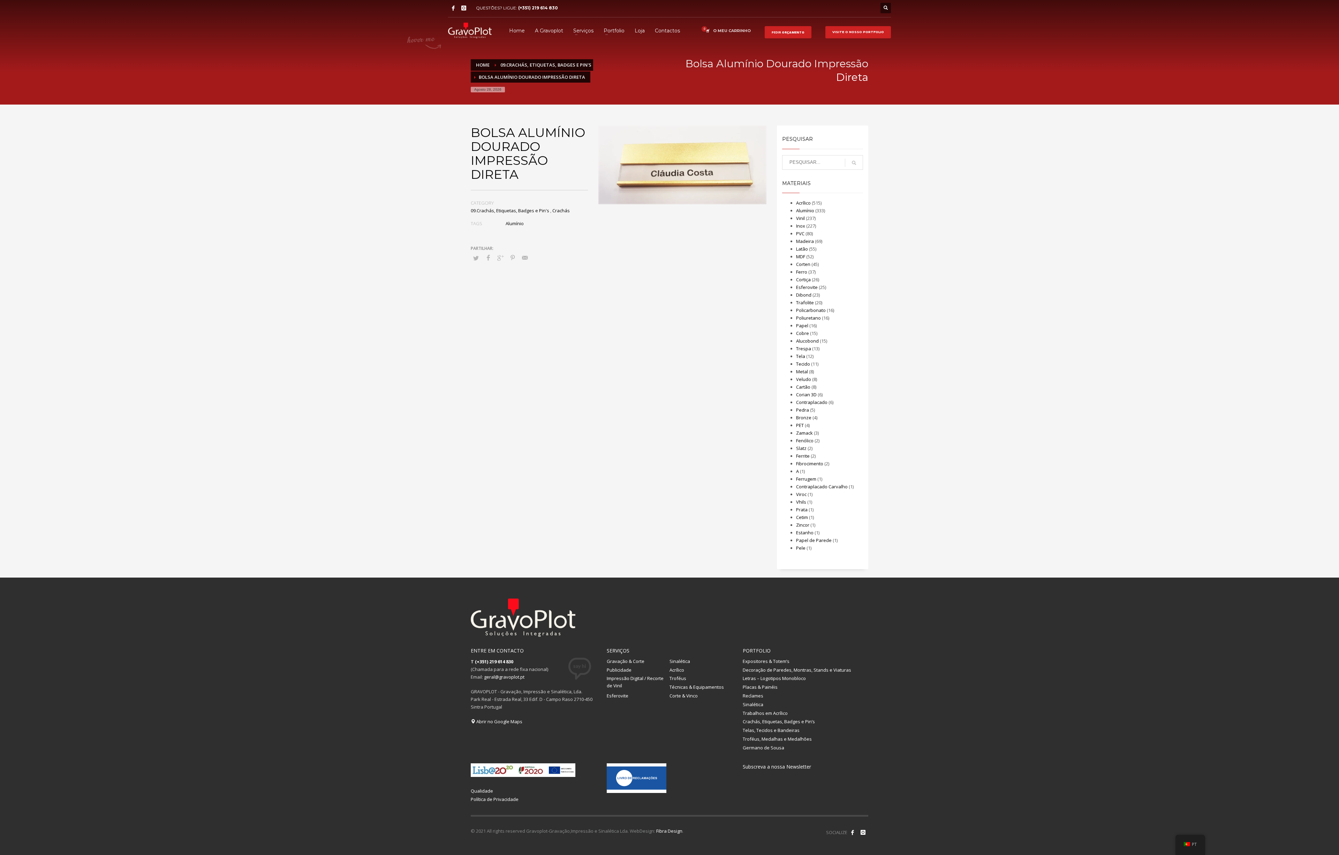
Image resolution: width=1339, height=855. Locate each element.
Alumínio (515, 223)
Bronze (803, 417)
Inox (800, 226)
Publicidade (619, 670)
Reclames (753, 696)
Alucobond (807, 341)
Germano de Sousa (763, 748)
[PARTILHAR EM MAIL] (525, 257)
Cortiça (803, 279)
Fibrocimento (809, 463)
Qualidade (482, 791)
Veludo (803, 379)
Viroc (801, 494)
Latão (802, 249)
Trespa (803, 348)
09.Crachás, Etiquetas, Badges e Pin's (510, 210)
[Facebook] (453, 8)
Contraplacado (811, 402)
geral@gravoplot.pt (504, 677)
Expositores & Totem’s (766, 661)
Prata (802, 509)
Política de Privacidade (495, 799)
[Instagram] (464, 8)
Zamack (804, 433)
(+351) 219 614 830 (538, 7)
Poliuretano (808, 318)
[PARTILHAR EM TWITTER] (476, 258)
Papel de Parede (814, 540)
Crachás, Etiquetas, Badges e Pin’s (779, 721)
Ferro (801, 272)
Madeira (805, 241)
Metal (802, 371)
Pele (800, 548)
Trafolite (805, 302)
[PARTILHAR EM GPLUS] (500, 257)
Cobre (802, 333)
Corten (803, 264)
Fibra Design (669, 831)
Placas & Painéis (760, 687)
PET (800, 425)
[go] (854, 162)
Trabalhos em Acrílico (765, 713)
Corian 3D (806, 394)
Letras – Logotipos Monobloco (774, 678)
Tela (800, 356)
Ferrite (803, 456)
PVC (800, 233)
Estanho (805, 532)
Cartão (803, 387)
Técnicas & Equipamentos (697, 687)
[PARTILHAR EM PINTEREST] (512, 257)
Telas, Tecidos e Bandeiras (771, 730)
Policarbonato (811, 310)
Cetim (802, 517)
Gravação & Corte (625, 661)
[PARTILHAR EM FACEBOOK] (488, 257)
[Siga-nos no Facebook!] (852, 832)
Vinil (800, 218)
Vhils (801, 502)
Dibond (803, 295)
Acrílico (803, 203)
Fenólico (805, 440)
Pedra (802, 410)
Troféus (678, 678)
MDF (800, 256)
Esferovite (807, 287)
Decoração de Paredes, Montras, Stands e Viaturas (797, 670)
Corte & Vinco (684, 696)
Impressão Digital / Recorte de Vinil (635, 682)
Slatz (801, 448)
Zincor (802, 525)
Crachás (561, 210)
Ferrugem (806, 479)
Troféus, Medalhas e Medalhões (777, 739)
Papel (802, 325)
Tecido (803, 364)
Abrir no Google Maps (498, 721)
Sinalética (680, 661)
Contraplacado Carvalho (822, 486)
